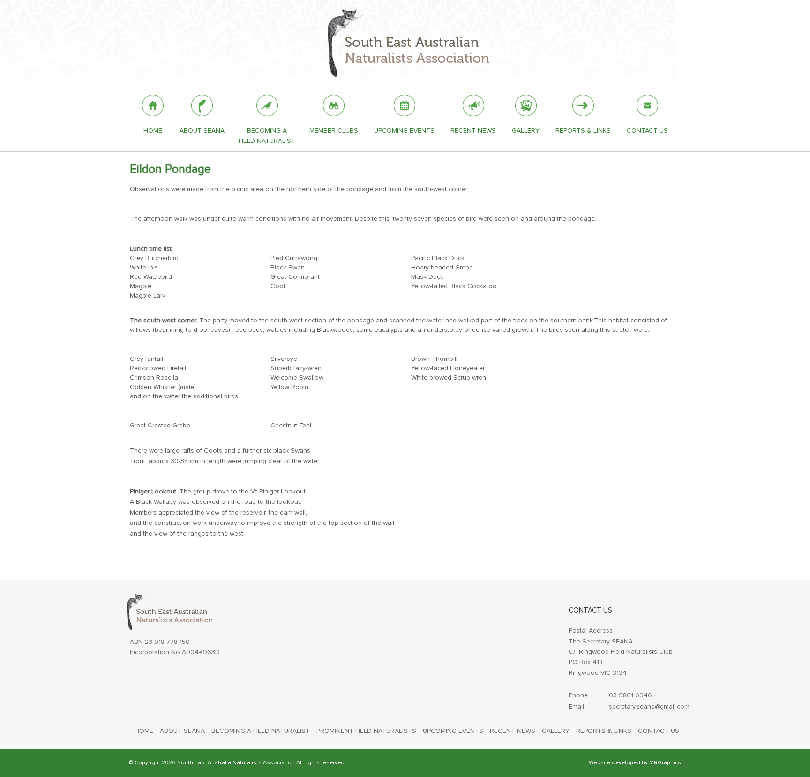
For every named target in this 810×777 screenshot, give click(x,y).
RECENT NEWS (512, 731)
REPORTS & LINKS (603, 731)
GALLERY (556, 731)
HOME (144, 731)
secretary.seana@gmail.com (649, 706)
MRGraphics (665, 762)
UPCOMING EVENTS (453, 731)
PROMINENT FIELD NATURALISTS (366, 731)
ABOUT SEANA (182, 731)
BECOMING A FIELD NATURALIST (260, 731)
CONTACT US (658, 731)
